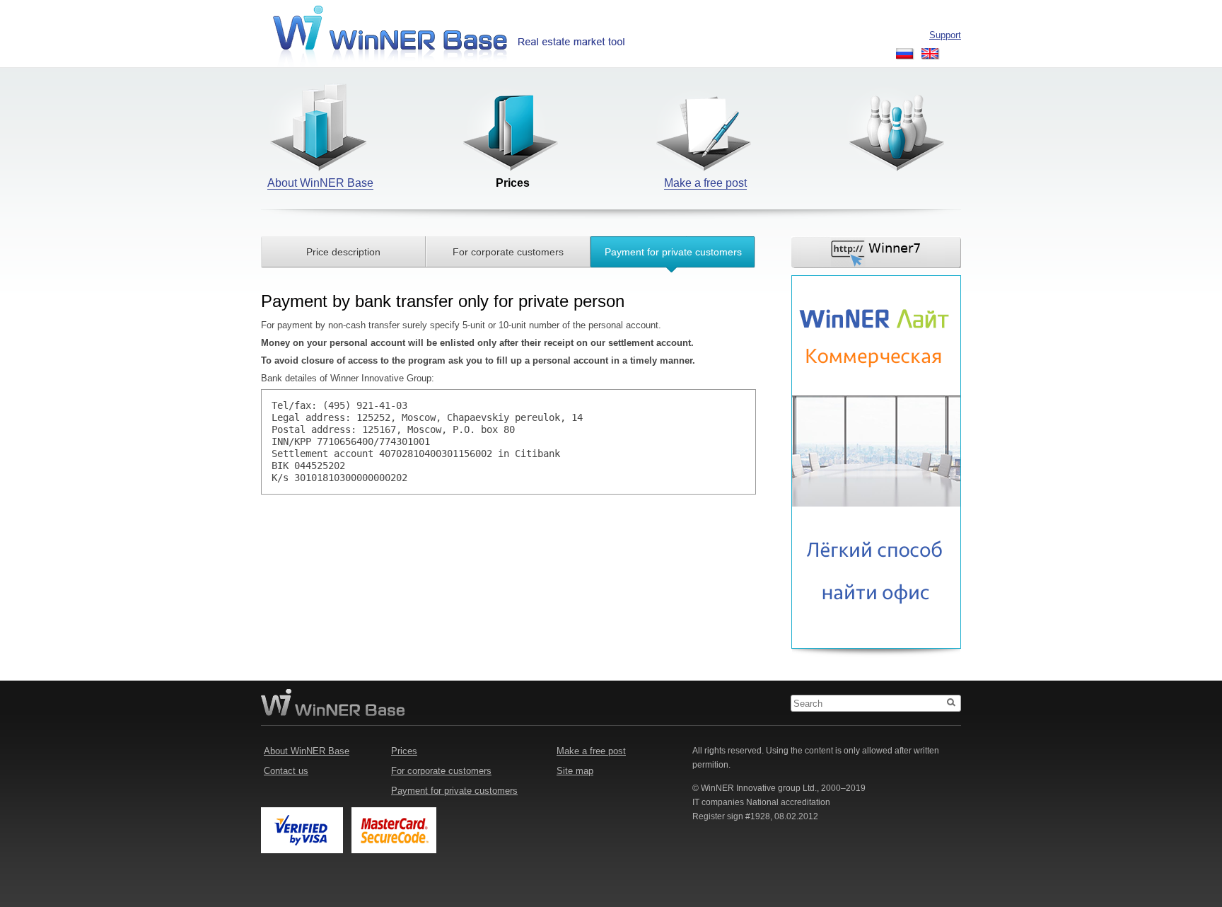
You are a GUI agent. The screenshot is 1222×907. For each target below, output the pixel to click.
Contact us (286, 771)
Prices (404, 751)
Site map (575, 771)
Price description (343, 252)
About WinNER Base (306, 751)
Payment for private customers (673, 252)
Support (945, 35)
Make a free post (591, 751)
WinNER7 (876, 252)
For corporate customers (508, 252)
